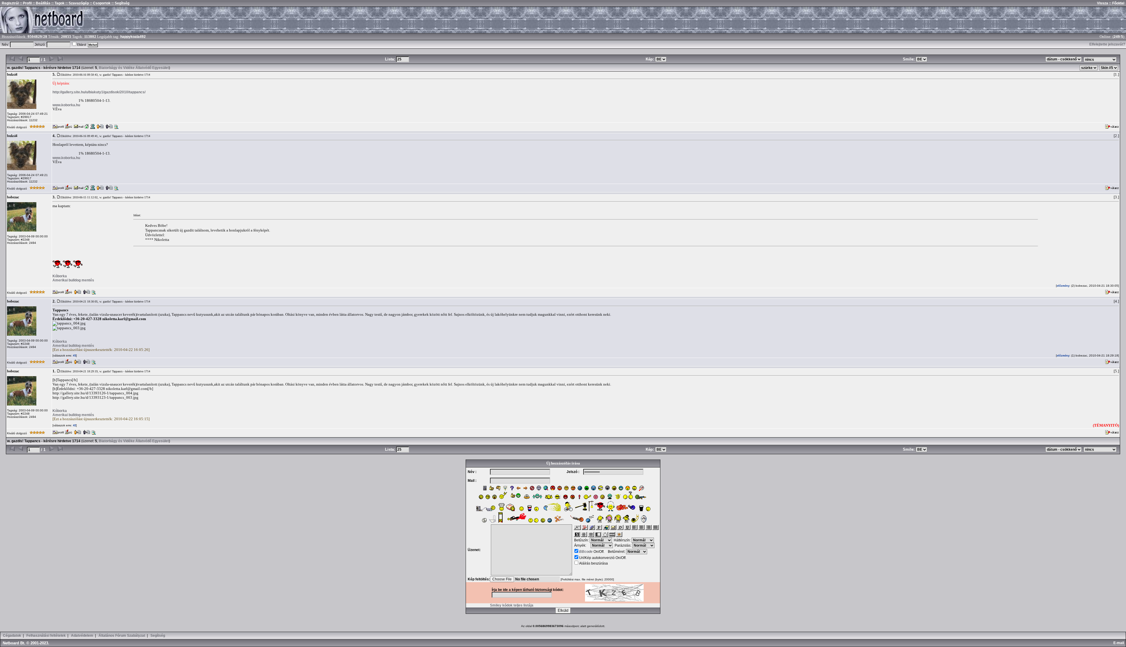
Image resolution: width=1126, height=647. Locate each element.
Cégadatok (12, 636)
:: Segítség (120, 3)
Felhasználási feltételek (46, 636)
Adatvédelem (82, 636)
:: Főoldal (1116, 3)
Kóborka (59, 276)
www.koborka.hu (66, 105)
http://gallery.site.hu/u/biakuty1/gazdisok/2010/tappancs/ (98, 92)
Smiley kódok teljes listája (511, 605)
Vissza (1102, 3)
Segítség (157, 636)
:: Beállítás (41, 3)
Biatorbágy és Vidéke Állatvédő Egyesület (134, 68)
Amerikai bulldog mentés (73, 280)
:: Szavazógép (77, 3)
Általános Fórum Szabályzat (122, 636)
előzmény (1063, 285)
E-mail (1119, 643)
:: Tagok (57, 3)
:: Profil (25, 3)
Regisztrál (10, 3)
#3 (74, 355)
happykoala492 (133, 37)
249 (1117, 37)
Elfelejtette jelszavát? (1107, 44)
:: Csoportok (100, 3)
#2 (74, 425)
